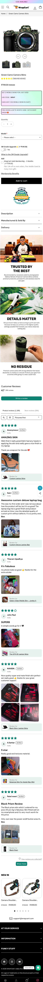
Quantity (4, 119)
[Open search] (3, 417)
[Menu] (2, 7)
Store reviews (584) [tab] (32, 410)
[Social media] (40, 493)
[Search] (8, 7)
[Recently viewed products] (40, 488)
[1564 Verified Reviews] (21, 205)
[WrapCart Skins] (21, 7)
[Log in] (34, 8)
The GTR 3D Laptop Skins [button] (19, 654)
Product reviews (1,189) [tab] (11, 410)
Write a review (21, 398)
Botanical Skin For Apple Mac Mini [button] (22, 782)
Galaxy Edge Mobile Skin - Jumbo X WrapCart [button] (23, 601)
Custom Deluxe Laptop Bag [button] (20, 545)
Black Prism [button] (14, 850)
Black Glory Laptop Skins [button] (19, 728)
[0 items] (40, 7)
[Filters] (10, 417)
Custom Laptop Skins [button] (17, 478)
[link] (37, 980)
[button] (40, 498)
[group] (6, 64)
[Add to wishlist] (16, 881)
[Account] (16, 980)
